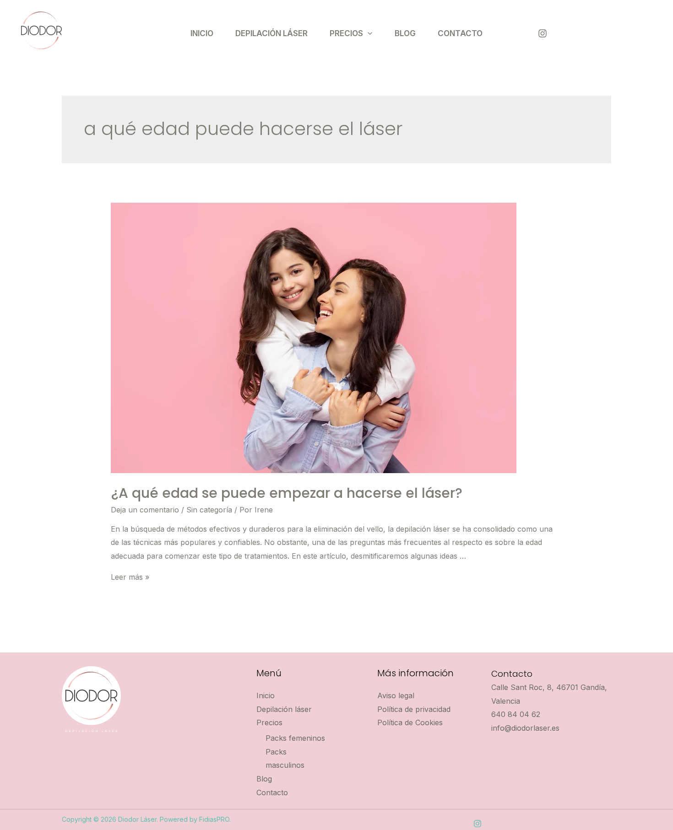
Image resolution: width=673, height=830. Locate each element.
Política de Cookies (410, 722)
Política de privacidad (413, 709)
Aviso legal (395, 695)
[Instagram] (542, 33)
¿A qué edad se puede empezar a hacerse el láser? (286, 493)
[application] (367, 33)
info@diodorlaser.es (525, 728)
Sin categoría (209, 509)
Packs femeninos (295, 738)
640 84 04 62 (515, 714)
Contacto (460, 33)
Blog (405, 33)
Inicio (201, 33)
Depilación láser (271, 33)
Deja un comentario (145, 509)
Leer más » (130, 577)
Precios (346, 33)
